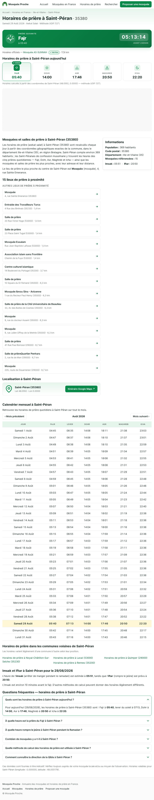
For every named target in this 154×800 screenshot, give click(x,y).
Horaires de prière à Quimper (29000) (125, 657)
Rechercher (111, 4)
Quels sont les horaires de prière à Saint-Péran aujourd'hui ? (39, 699)
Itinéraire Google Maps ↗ (81, 389)
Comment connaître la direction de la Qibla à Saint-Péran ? (38, 757)
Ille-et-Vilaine (39, 12)
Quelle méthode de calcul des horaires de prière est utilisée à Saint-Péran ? (48, 747)
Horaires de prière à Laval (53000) (73, 657)
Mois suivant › (141, 416)
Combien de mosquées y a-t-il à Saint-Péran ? (31, 738)
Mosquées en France (64, 4)
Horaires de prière (90, 4)
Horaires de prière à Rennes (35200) (74, 662)
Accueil (44, 4)
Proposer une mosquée (135, 4)
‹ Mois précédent (14, 416)
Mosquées (17, 788)
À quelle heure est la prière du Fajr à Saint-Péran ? (33, 720)
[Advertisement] (77, 110)
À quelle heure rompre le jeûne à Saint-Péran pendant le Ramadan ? (43, 729)
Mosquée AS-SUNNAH (35, 52)
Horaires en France (21, 12)
